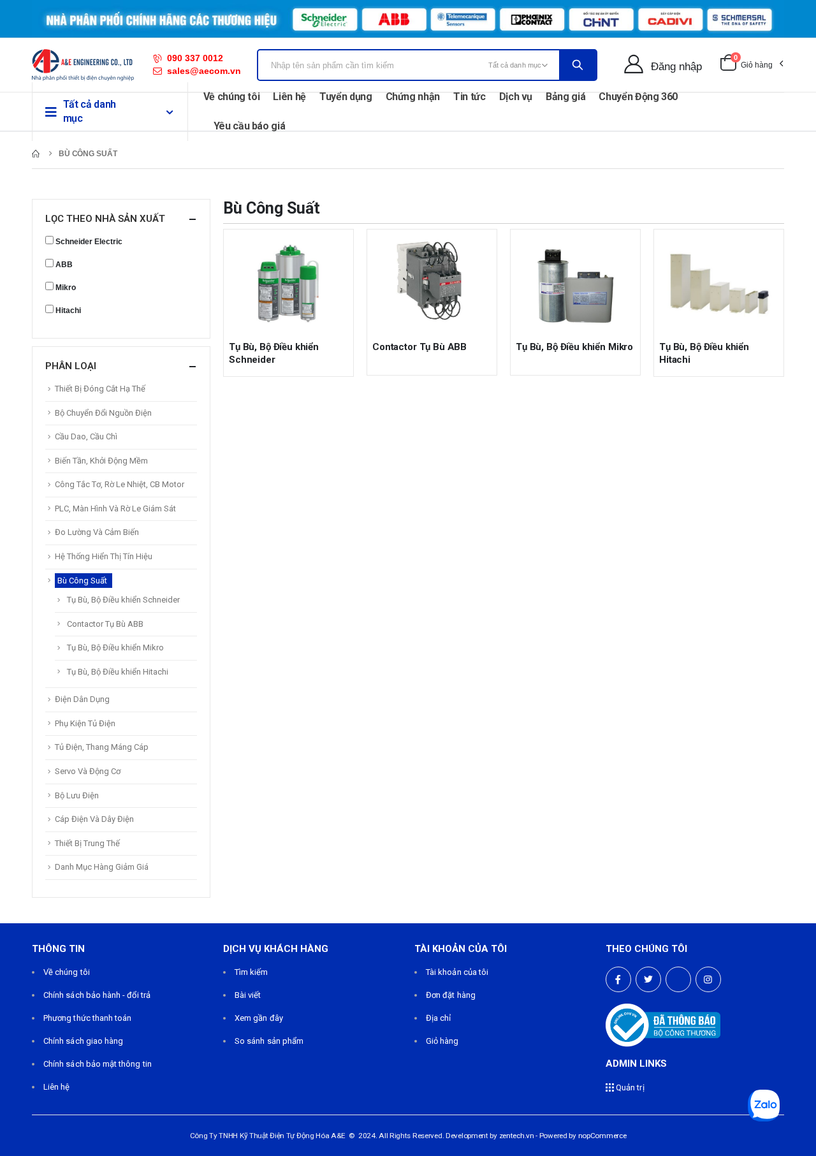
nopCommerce (602, 1135)
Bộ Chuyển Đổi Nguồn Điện (103, 413)
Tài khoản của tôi (457, 972)
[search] (577, 65)
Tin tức (469, 97)
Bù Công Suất (82, 580)
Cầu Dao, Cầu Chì (86, 436)
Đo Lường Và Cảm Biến (97, 532)
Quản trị (629, 1087)
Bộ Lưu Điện (77, 795)
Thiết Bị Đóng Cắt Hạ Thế (100, 388)
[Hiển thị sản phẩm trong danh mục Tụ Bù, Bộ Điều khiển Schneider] (288, 282)
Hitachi (68, 310)
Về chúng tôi (231, 97)
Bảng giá (565, 97)
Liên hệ (289, 97)
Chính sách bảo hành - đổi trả (96, 995)
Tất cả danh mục (89, 111)
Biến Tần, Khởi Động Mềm (101, 460)
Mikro (65, 287)
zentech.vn (516, 1135)
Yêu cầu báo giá (250, 126)
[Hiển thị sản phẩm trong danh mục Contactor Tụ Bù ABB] (432, 282)
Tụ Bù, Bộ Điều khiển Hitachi (117, 672)
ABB (64, 264)
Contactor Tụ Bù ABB (419, 347)
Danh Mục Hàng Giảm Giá (102, 867)
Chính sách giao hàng (83, 1041)
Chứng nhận (413, 97)
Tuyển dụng (345, 97)
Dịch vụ (516, 97)
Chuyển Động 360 (638, 97)
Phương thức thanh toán (87, 1018)
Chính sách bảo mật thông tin (97, 1064)
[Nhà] (36, 153)
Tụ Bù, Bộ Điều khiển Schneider (123, 599)
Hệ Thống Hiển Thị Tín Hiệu (103, 556)
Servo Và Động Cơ (87, 771)
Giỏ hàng (442, 1041)
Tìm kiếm (251, 972)
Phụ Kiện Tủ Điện (85, 723)
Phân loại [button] (70, 366)
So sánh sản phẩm (269, 1041)
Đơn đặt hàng (451, 995)
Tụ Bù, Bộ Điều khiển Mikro (574, 347)
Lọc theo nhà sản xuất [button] (105, 218)
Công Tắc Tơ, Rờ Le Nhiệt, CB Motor (119, 484)
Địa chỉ (438, 1018)
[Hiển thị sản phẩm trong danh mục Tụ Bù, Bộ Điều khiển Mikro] (575, 282)
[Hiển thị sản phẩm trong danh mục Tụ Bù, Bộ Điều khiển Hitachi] (718, 282)
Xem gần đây (259, 1018)
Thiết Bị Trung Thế (87, 843)
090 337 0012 (195, 58)
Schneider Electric (88, 241)
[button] (751, 65)
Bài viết (248, 995)
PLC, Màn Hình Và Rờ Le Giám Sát (115, 508)
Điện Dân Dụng (82, 699)
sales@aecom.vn (204, 71)
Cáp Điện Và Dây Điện (94, 819)
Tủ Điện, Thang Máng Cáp (102, 747)
